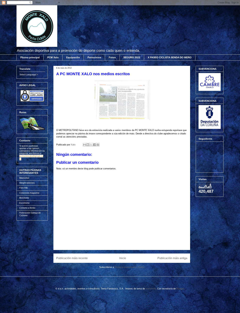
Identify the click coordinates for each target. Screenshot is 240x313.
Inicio (122, 258)
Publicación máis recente (72, 258)
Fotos (112, 57)
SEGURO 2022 (131, 57)
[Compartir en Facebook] (94, 144)
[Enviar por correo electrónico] (84, 144)
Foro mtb (23, 188)
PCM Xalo (53, 57)
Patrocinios (94, 57)
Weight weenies (27, 183)
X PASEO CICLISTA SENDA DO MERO (170, 57)
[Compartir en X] (91, 144)
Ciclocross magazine (29, 193)
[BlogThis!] (88, 144)
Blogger (180, 288)
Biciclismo (24, 198)
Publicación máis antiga (172, 258)
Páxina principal (30, 57)
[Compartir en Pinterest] (98, 144)
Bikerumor (24, 178)
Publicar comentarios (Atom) (129, 267)
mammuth (151, 288)
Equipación (73, 57)
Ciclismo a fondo (27, 208)
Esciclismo (24, 203)
